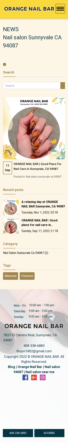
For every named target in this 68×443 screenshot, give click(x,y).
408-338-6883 (34, 346)
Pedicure (27, 276)
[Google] (34, 377)
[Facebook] (25, 377)
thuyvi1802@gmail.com (34, 351)
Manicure (11, 276)
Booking (49, 432)
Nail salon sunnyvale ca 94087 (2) (25, 253)
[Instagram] (43, 377)
